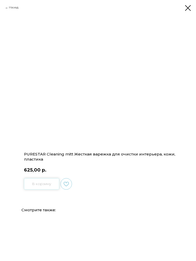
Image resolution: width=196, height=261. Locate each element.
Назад (13, 7)
